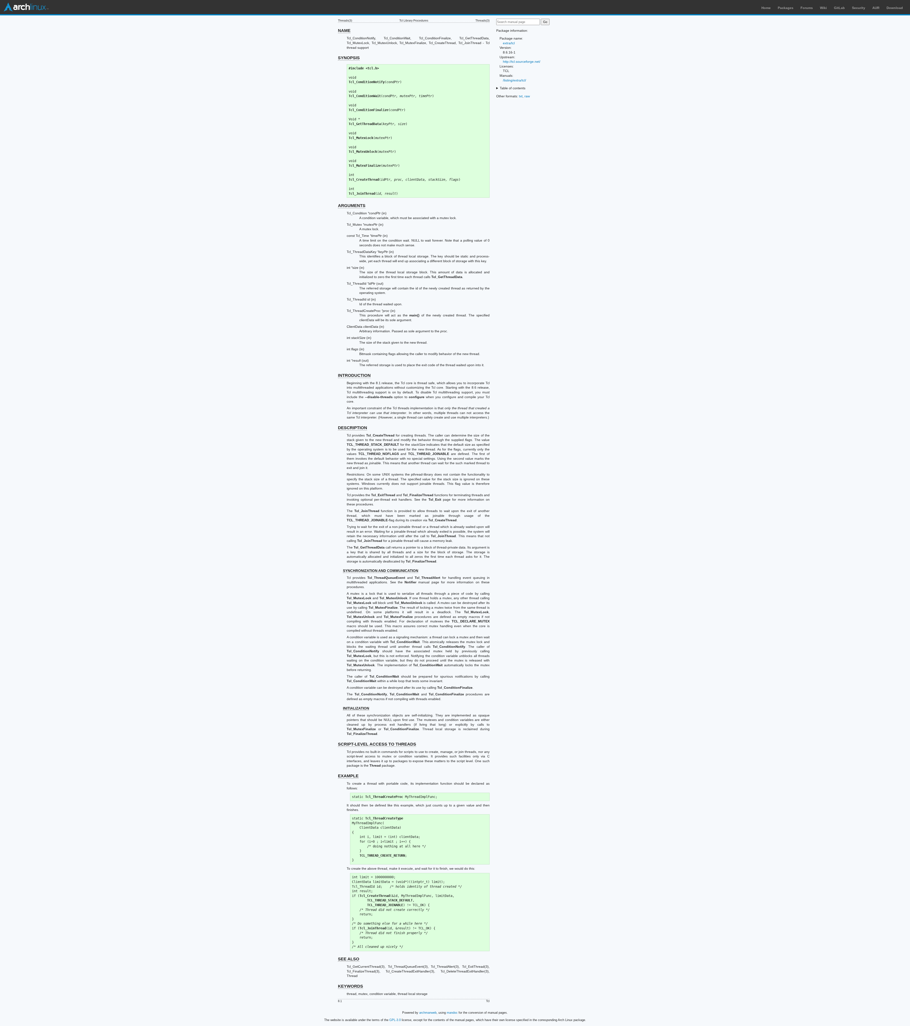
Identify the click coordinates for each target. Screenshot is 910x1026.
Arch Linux (26, 7)
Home (766, 8)
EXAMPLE (348, 776)
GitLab (839, 8)
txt (521, 96)
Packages (785, 8)
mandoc (452, 1012)
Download (895, 8)
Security (858, 8)
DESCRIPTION (352, 427)
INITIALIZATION (356, 708)
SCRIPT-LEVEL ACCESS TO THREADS (377, 744)
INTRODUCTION (354, 375)
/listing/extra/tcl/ (514, 80)
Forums (807, 8)
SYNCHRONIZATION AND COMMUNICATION (380, 571)
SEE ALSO (348, 959)
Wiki (823, 8)
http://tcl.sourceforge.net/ (521, 61)
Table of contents (512, 88)
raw (527, 96)
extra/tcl (509, 43)
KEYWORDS (350, 986)
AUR (875, 8)
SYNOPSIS (349, 57)
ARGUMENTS (351, 205)
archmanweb (428, 1012)
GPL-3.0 (395, 1020)
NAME (344, 30)
